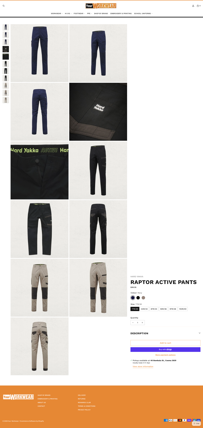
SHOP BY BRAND (44, 395)
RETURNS (81, 399)
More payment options (165, 355)
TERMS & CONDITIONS (86, 406)
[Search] (3, 5)
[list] (69, 199)
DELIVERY (82, 395)
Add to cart (165, 343)
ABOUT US (42, 402)
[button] (57, 13)
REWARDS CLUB (84, 402)
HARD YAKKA (136, 276)
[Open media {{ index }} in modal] (40, 53)
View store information (143, 366)
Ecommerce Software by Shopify (32, 421)
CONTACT (41, 406)
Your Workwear (13, 421)
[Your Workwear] (101, 6)
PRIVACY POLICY (84, 410)
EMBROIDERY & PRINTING (48, 399)
